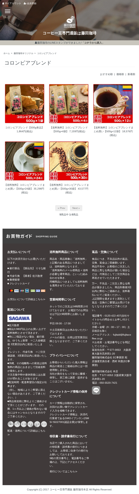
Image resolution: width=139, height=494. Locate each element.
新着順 (131, 74)
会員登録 (31, 3)
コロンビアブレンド (47, 53)
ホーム (6, 53)
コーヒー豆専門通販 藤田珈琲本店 (69, 489)
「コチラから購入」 (93, 42)
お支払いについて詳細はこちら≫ (26, 299)
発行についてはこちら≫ (63, 471)
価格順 (120, 74)
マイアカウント (12, 3)
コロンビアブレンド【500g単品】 (24, 127)
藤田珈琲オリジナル (23, 53)
